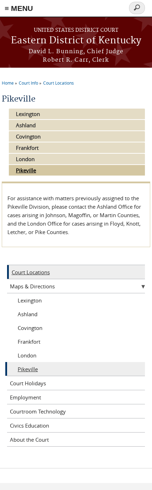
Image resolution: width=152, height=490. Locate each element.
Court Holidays (28, 383)
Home (8, 83)
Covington (28, 136)
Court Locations (58, 83)
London (25, 159)
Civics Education (29, 425)
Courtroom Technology (38, 411)
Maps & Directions (32, 286)
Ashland (26, 125)
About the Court (29, 439)
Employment (25, 397)
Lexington (28, 113)
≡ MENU (19, 8)
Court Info (28, 83)
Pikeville (26, 170)
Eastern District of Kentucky (76, 41)
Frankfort (27, 147)
